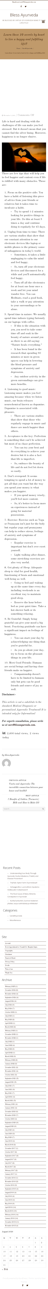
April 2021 (8, 1097)
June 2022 (8, 1045)
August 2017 (9, 1159)
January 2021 (9, 1108)
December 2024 (10, 990)
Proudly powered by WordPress (15, 1278)
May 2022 (8, 1049)
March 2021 (9, 1100)
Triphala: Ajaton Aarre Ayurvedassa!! (23, 882)
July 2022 (8, 1042)
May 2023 (8, 1019)
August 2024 (9, 1001)
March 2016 (9, 1211)
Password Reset (10, 958)
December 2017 (10, 1148)
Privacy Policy (9, 962)
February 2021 (10, 1104)
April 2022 (8, 1053)
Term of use (9, 969)
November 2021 (10, 1071)
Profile (7, 965)
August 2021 (9, 1082)
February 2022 (10, 1060)
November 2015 (10, 1226)
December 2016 (10, 1178)
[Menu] (43, 22)
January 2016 (9, 1218)
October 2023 (9, 1012)
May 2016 (8, 1203)
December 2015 (10, 1222)
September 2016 (10, 1189)
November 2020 (10, 1115)
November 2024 (10, 994)
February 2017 (10, 1170)
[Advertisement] (24, 88)
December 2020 (10, 1111)
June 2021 (8, 1089)
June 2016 (8, 1200)
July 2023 (8, 1016)
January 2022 (9, 1064)
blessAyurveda (12, 755)
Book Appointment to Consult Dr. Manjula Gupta (21, 947)
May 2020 (8, 1137)
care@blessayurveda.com (21, 725)
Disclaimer (8, 954)
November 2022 (10, 1038)
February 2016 (10, 1215)
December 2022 (10, 1034)
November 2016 (10, 1181)
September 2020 (10, 1123)
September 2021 (10, 1078)
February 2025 (10, 986)
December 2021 (10, 1067)
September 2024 (10, 997)
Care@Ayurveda (27, 48)
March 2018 (9, 1145)
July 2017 (8, 1163)
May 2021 (8, 1093)
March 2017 (9, 1167)
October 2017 (9, 1152)
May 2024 (8, 1008)
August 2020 (9, 1126)
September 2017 (10, 1156)
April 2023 (8, 1023)
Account (7, 943)
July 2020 (8, 1130)
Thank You (8, 973)
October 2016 (9, 1185)
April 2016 (8, 1207)
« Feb (5, 1269)
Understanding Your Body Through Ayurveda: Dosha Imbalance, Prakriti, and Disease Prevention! (22, 876)
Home (18, 48)
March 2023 (9, 1027)
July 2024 (8, 1005)
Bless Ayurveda (24, 15)
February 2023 (10, 1031)
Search (43, 809)
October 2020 (9, 1119)
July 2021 (8, 1086)
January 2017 (9, 1174)
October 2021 (9, 1075)
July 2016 (8, 1196)
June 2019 (8, 1141)
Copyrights (9, 951)
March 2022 (9, 1056)
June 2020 (8, 1134)
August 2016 (9, 1192)
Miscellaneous (15, 920)
